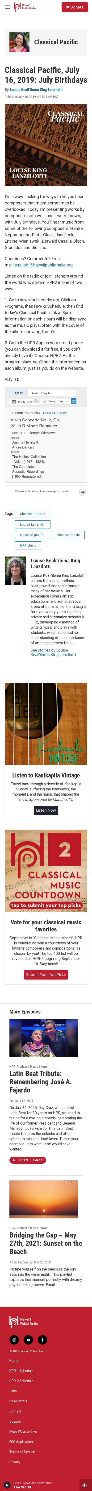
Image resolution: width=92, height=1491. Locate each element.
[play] (7, 1485)
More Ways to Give (23, 1431)
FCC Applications (21, 1442)
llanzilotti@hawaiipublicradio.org (43, 264)
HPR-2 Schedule (21, 1381)
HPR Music (28, 545)
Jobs (13, 1391)
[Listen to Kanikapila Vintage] (46, 724)
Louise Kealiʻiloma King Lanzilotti (36, 89)
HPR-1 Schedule (21, 1371)
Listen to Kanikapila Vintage (46, 775)
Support (15, 1421)
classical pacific (32, 535)
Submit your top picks (46, 974)
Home (13, 1360)
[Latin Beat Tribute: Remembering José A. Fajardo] (43, 1038)
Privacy (14, 1462)
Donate (77, 7)
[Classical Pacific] (19, 42)
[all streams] (85, 1485)
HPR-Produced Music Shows (28, 1066)
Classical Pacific (56, 42)
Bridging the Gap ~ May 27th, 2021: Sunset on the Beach (45, 1243)
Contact (15, 1411)
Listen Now (46, 810)
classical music (68, 535)
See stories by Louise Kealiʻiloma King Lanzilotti (53, 652)
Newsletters (18, 1401)
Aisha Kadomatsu (21, 1262)
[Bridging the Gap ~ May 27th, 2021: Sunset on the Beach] (43, 1199)
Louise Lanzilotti (33, 524)
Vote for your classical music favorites (46, 926)
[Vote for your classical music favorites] (46, 871)
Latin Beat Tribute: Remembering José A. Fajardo (40, 1081)
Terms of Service (22, 1452)
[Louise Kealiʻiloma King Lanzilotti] (15, 571)
